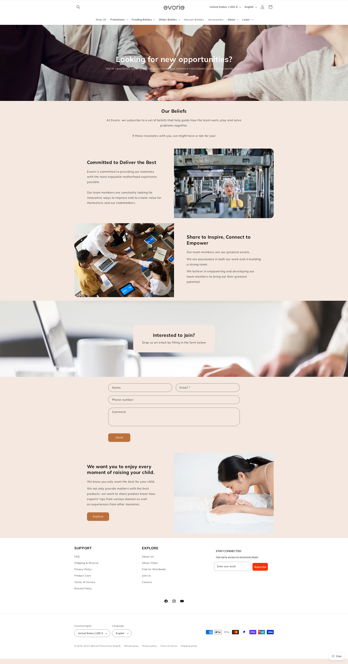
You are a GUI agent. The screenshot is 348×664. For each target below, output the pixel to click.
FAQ (77, 556)
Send (119, 437)
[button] (78, 7)
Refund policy (131, 646)
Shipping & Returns (86, 563)
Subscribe (260, 567)
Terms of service (168, 646)
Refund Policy (83, 588)
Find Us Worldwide (154, 569)
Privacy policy (149, 646)
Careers (147, 582)
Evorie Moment (91, 646)
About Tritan (150, 563)
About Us (148, 556)
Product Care (82, 575)
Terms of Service (85, 582)
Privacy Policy (83, 569)
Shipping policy (189, 646)
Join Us (146, 575)
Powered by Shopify (110, 646)
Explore (98, 516)
